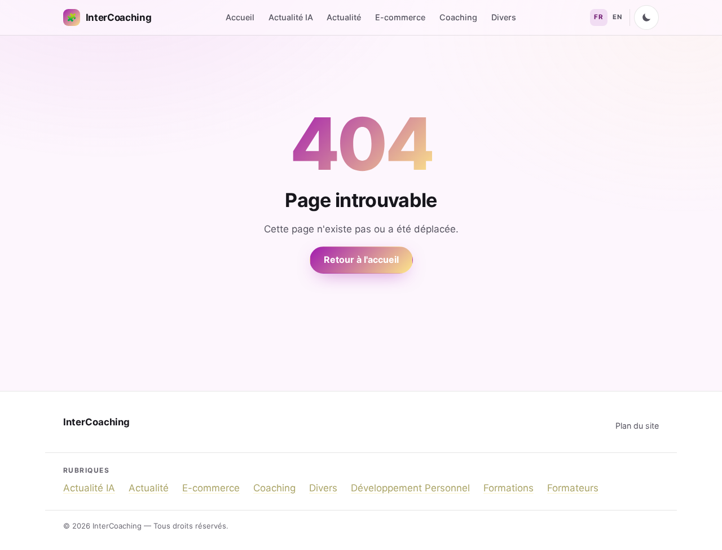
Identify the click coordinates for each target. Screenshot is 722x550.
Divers (503, 17)
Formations (508, 488)
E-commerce (400, 17)
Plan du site (637, 425)
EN (617, 17)
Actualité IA (290, 17)
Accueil (240, 17)
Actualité (344, 17)
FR (598, 17)
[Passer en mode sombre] (646, 17)
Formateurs (572, 488)
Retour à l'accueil (361, 259)
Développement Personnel (410, 488)
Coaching (458, 17)
